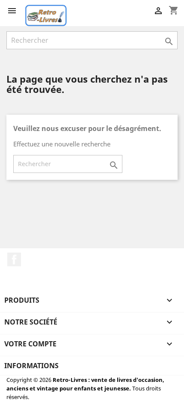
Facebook (14, 259)
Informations (31, 365)
